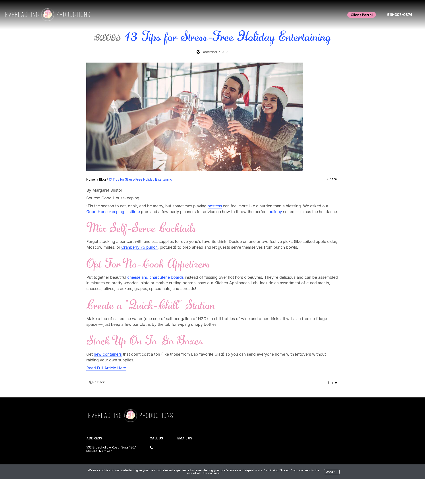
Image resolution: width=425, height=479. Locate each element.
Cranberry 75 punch (139, 247)
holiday (275, 211)
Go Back (98, 382)
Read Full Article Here (106, 368)
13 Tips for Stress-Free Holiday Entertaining (140, 179)
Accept (331, 471)
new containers (108, 354)
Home (90, 179)
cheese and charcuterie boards (155, 277)
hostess (215, 206)
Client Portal (362, 15)
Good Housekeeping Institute (113, 211)
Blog (102, 179)
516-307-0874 (399, 14)
